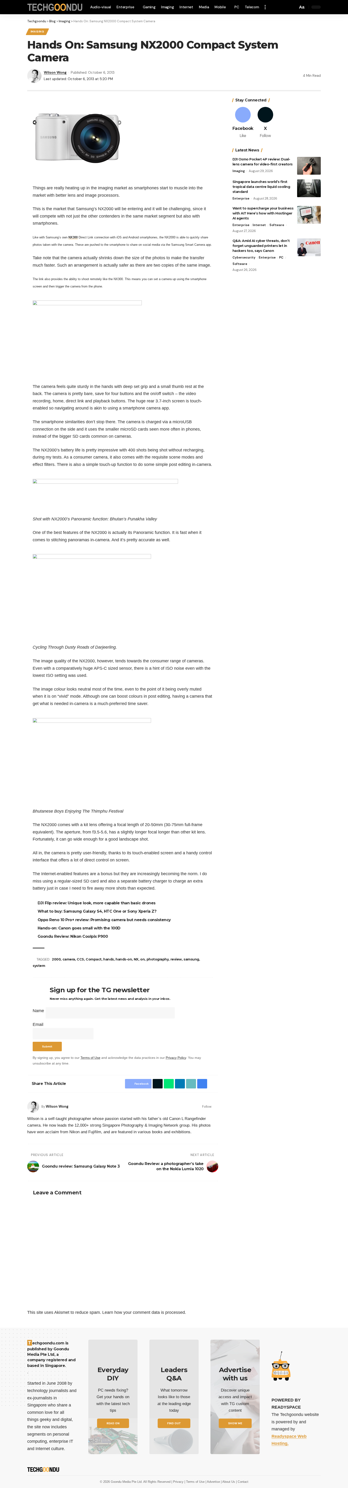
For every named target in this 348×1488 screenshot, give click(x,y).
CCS (80, 959)
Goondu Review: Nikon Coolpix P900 (73, 936)
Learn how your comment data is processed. (144, 1312)
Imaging (37, 31)
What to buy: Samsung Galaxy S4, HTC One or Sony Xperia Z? (97, 911)
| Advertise (213, 1481)
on (142, 959)
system (39, 966)
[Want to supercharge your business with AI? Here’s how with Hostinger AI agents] (309, 215)
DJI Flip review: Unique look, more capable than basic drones (97, 903)
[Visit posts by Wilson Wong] (33, 1107)
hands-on (124, 959)
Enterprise (240, 198)
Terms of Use (90, 1058)
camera (68, 959)
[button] (265, 7)
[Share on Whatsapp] (169, 1083)
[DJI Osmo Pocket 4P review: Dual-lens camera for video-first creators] (309, 166)
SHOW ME (235, 1423)
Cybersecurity (243, 257)
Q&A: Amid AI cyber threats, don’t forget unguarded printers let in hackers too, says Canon (261, 246)
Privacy (178, 1481)
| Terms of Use (194, 1481)
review (176, 959)
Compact (94, 959)
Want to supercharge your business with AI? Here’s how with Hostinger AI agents (263, 213)
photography (158, 959)
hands (108, 959)
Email (38, 1024)
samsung (191, 959)
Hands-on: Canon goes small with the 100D (79, 928)
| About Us (228, 1481)
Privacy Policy (176, 1058)
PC (281, 257)
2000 (56, 959)
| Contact (242, 1481)
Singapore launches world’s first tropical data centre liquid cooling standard (261, 187)
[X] (265, 123)
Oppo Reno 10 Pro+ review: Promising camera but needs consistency (104, 920)
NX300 (73, 237)
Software (276, 225)
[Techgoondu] (55, 7)
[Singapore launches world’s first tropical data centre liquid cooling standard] (309, 188)
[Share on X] (158, 1083)
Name (38, 1010)
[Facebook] (216, 1106)
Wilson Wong (55, 72)
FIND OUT (174, 1423)
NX (136, 959)
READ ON (113, 1423)
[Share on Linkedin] (180, 1083)
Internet (259, 225)
